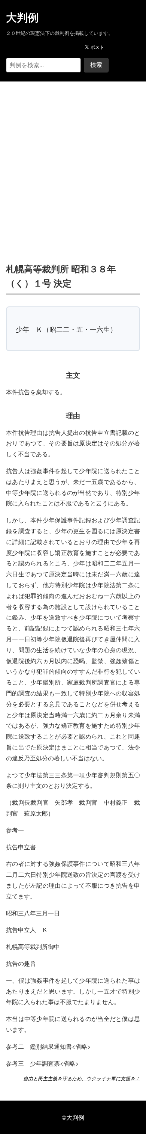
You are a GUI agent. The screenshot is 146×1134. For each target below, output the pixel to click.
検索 (96, 65)
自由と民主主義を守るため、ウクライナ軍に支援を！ (81, 1078)
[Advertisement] (73, 160)
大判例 (22, 18)
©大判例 (73, 1117)
